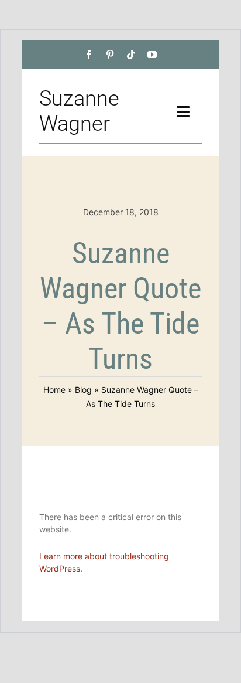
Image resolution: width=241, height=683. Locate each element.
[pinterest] (110, 54)
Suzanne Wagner (79, 111)
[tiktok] (131, 54)
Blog (83, 390)
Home (54, 390)
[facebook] (89, 54)
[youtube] (152, 54)
